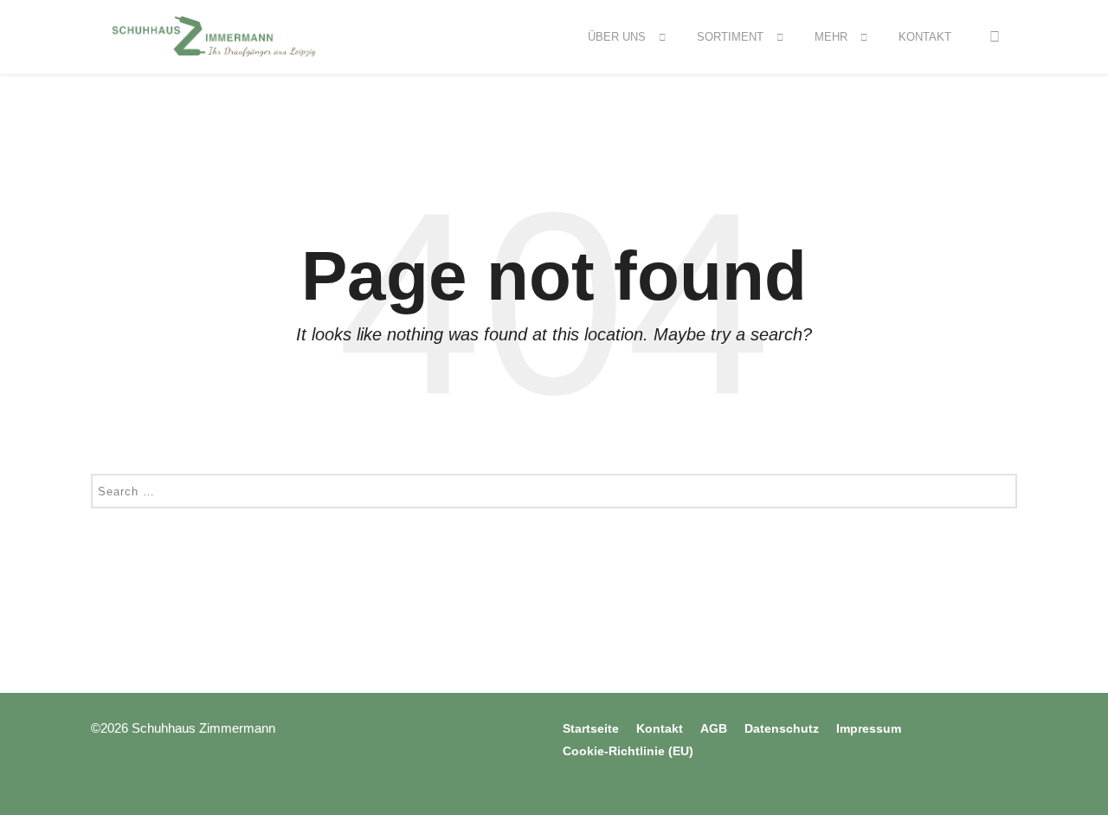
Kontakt (925, 36)
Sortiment (730, 36)
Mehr (831, 36)
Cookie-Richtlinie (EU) (628, 751)
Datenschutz (781, 728)
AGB (713, 728)
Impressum (868, 728)
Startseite (591, 728)
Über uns (617, 36)
